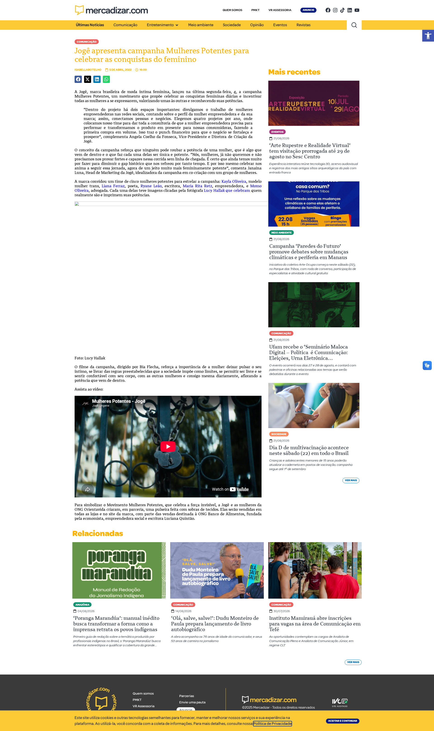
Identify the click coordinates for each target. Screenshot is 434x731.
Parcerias (186, 696)
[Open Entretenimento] (177, 25)
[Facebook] (328, 10)
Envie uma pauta (192, 702)
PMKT (255, 10)
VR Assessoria (143, 706)
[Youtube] (356, 10)
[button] (428, 36)
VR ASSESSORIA (280, 10)
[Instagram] (335, 10)
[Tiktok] (342, 10)
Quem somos (143, 693)
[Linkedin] (349, 10)
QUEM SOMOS (232, 10)
